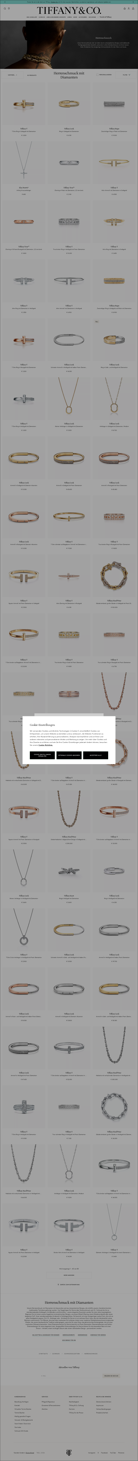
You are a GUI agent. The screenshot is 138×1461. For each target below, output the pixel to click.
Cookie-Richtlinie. (45, 745)
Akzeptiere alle (95, 755)
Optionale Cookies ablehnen (69, 755)
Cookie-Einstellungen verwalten (42, 755)
